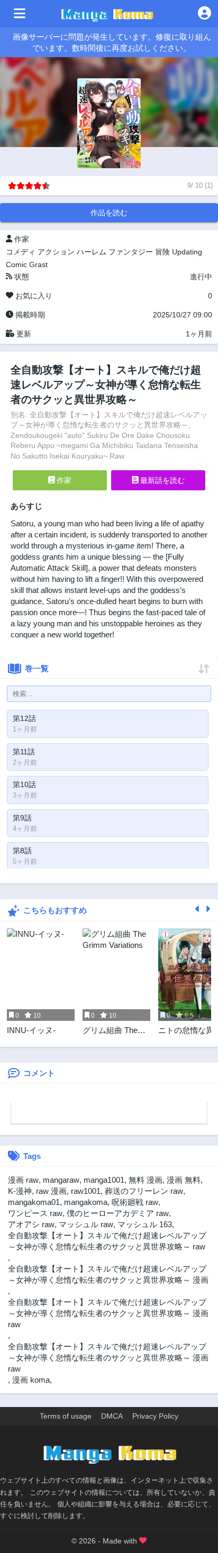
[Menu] (19, 14)
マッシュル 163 (144, 1224)
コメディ (20, 252)
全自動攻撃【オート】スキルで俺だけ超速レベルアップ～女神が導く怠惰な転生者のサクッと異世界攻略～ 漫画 (108, 1274)
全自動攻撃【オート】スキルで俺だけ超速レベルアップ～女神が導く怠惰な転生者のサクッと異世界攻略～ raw (107, 1241)
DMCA (112, 1416)
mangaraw (61, 1179)
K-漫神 (20, 1190)
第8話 (22, 850)
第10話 (24, 784)
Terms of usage (66, 1416)
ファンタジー (130, 252)
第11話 (24, 751)
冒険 (162, 252)
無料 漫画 (145, 1179)
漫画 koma (31, 1379)
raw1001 (86, 1190)
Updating (187, 252)
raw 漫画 (51, 1190)
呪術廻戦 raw (135, 1202)
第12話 (24, 718)
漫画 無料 (184, 1179)
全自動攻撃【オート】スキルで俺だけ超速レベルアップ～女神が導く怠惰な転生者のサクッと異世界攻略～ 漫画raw (108, 1313)
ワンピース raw (35, 1213)
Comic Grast (27, 264)
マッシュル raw (86, 1224)
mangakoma (85, 1202)
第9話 (22, 818)
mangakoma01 (34, 1202)
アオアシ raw (31, 1224)
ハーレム (91, 252)
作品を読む (109, 212)
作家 (62, 480)
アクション (56, 252)
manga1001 (104, 1179)
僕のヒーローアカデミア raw (118, 1213)
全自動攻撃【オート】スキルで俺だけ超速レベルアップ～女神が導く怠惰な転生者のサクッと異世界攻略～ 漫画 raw (108, 1357)
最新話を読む (161, 480)
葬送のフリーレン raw (144, 1190)
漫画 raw (23, 1179)
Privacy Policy (155, 1416)
